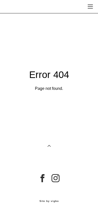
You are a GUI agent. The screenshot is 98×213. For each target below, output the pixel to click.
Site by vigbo (49, 201)
